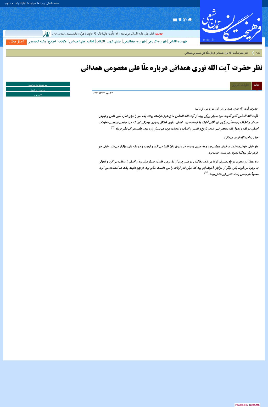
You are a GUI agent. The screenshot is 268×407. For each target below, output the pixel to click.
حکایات (62, 41)
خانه (258, 53)
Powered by (247, 405)
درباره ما (31, 3)
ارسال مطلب (16, 41)
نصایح (52, 41)
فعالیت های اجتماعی (81, 41)
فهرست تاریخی (157, 41)
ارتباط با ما (20, 3)
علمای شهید (114, 41)
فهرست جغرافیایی (134, 41)
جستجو (9, 3)
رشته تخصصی (37, 41)
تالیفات (100, 41)
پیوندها (41, 3)
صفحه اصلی (52, 3)
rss (180, 21)
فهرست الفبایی (178, 41)
